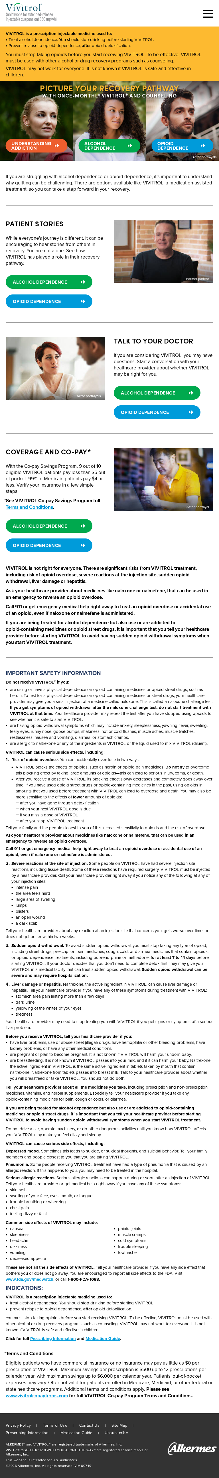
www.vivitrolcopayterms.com (37, 1396)
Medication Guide (103, 1338)
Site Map (119, 1425)
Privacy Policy (18, 1425)
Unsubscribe (116, 1432)
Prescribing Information (53, 1338)
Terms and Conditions (29, 507)
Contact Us (89, 1425)
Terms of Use (55, 1425)
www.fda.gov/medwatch (29, 1279)
